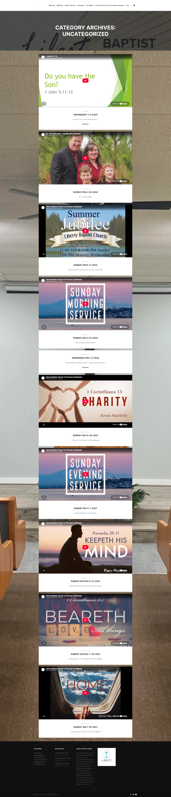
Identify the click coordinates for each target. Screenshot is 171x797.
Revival (36, 753)
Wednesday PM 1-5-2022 (85, 358)
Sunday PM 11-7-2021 (85, 508)
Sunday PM (37, 757)
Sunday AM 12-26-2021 (85, 435)
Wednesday (37, 764)
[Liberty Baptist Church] (35, 5)
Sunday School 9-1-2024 (63, 758)
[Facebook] (130, 794)
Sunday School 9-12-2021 (85, 581)
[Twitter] (133, 794)
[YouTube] (136, 794)
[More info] (134, 5)
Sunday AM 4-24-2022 (85, 338)
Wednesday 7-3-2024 (86, 114)
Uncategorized (38, 762)
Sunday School (38, 759)
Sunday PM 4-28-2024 (85, 192)
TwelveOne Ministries (51, 794)
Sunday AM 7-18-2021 (85, 727)
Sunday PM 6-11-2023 (86, 265)
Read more (85, 124)
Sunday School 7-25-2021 (85, 654)
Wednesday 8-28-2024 (62, 763)
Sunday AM (37, 755)
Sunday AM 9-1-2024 (61, 753)
